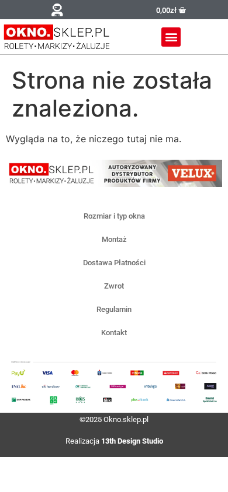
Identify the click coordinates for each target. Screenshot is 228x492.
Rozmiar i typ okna (114, 216)
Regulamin (114, 309)
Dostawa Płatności (114, 262)
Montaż (114, 239)
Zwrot (114, 286)
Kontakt (114, 332)
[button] (57, 9)
